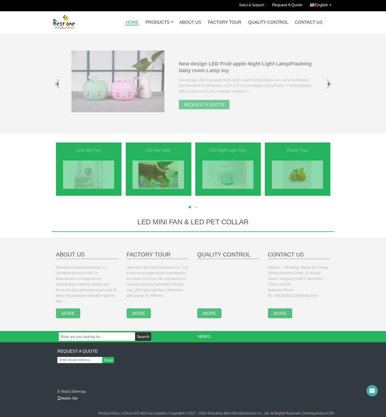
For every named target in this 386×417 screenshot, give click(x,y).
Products (158, 22)
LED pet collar (158, 150)
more (68, 313)
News (204, 336)
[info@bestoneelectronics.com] (372, 390)
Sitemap (78, 391)
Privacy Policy (109, 413)
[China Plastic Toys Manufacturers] (297, 174)
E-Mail (63, 391)
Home (132, 22)
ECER (329, 413)
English (321, 5)
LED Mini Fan (89, 150)
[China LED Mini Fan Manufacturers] (89, 174)
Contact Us (308, 22)
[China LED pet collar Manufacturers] (158, 174)
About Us (190, 22)
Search (143, 336)
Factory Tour (224, 22)
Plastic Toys (297, 150)
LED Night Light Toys (227, 150)
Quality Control (268, 22)
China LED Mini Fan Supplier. (145, 413)
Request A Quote (287, 5)
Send (108, 360)
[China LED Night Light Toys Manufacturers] (227, 174)
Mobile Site (69, 398)
